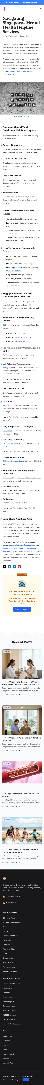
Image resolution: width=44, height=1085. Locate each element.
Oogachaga (7, 431)
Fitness (6, 1059)
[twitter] (4, 566)
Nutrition (6, 1041)
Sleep (5, 1050)
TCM (5, 953)
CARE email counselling (12, 461)
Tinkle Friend (8, 478)
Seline (26, 1080)
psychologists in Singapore (21, 545)
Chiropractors (8, 997)
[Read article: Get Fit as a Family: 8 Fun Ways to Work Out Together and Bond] (22, 830)
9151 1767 (28, 337)
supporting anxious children (14, 548)
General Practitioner (11, 936)
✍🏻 (9, 903)
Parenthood (7, 1036)
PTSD (14, 233)
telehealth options (13, 271)
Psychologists (8, 1002)
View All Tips (8, 1063)
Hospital (6, 945)
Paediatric (7, 940)
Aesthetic (7, 927)
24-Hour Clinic (9, 918)
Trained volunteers (10, 443)
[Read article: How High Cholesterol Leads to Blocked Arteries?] (22, 772)
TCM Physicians (9, 1015)
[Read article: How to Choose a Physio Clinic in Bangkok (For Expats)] (22, 725)
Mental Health (8, 1054)
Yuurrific (29, 1076)
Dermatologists (9, 1019)
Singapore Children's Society (29, 478)
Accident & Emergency (12, 922)
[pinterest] (19, 566)
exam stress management (23, 551)
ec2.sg (5, 368)
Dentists (6, 993)
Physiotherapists (9, 1010)
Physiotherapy (8, 962)
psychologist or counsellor (19, 71)
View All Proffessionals (12, 1024)
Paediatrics (7, 988)
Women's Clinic (9, 949)
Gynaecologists (9, 1006)
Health (5, 1045)
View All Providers (10, 971)
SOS (4, 325)
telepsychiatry (8, 74)
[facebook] (9, 566)
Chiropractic (8, 958)
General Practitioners (11, 984)
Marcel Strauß (25, 116)
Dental (5, 931)
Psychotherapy (9, 967)
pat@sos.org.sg (21, 341)
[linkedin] (14, 566)
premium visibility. (30, 3)
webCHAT (7, 405)
